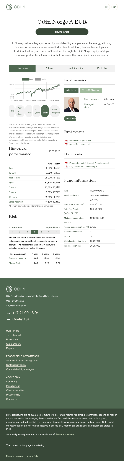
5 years (37, 111)
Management (13, 385)
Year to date (20, 111)
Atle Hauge (71, 90)
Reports (10, 348)
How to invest (62, 31)
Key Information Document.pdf (83, 166)
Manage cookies (14, 456)
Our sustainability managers (20, 369)
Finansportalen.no (65, 434)
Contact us (20, 319)
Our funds (13, 331)
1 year (29, 111)
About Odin (13, 377)
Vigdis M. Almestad (90, 90)
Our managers (13, 343)
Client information (15, 390)
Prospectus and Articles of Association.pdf (89, 163)
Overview (22, 68)
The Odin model (14, 335)
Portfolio (102, 68)
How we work (13, 339)
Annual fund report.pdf (79, 144)
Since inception (56, 111)
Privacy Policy (13, 394)
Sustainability (75, 68)
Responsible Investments (22, 356)
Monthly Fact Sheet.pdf (80, 140)
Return (49, 68)
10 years (45, 111)
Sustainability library (16, 364)
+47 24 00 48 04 (25, 313)
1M (12, 111)
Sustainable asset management (22, 360)
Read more (71, 118)
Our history (11, 381)
